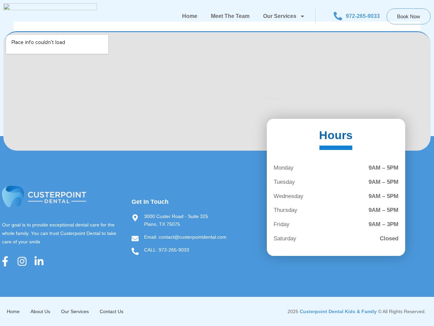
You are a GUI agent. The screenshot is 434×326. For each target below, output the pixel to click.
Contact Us (111, 311)
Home (189, 16)
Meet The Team (230, 16)
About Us (40, 311)
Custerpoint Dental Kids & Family (338, 311)
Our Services (279, 16)
